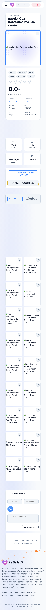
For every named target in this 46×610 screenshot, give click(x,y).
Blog (23, 592)
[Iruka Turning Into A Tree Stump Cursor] (13, 469)
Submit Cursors (22, 596)
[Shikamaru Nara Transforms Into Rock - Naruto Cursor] (13, 344)
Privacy (29, 592)
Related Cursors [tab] (15, 199)
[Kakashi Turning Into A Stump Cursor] (32, 469)
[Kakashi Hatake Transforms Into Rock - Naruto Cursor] (32, 319)
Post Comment (30, 527)
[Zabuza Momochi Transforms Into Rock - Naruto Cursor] (13, 319)
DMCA (12, 596)
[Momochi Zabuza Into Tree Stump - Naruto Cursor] (32, 444)
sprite (12, 76)
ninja (31, 72)
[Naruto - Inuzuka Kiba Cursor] (13, 444)
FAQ (10, 592)
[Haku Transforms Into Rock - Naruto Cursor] (13, 269)
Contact (16, 592)
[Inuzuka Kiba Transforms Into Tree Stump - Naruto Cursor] (32, 269)
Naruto (12, 72)
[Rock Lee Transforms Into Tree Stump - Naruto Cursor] (13, 419)
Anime (16, 16)
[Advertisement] (23, 129)
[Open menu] (6, 5)
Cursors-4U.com (15, 101)
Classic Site (34, 596)
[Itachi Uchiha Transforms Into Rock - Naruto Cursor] (13, 369)
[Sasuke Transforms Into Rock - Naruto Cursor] (13, 294)
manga (31, 76)
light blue (21, 76)
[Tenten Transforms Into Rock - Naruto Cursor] (13, 394)
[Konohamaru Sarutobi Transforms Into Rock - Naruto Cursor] (32, 369)
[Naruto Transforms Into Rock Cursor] (32, 294)
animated (22, 72)
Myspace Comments (27, 606)
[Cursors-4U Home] (12, 5)
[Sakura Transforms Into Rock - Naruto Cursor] (32, 394)
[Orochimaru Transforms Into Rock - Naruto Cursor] (32, 419)
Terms (36, 592)
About (4, 592)
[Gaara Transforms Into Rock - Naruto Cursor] (32, 344)
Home (9, 16)
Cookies (5, 596)
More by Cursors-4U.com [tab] (31, 199)
